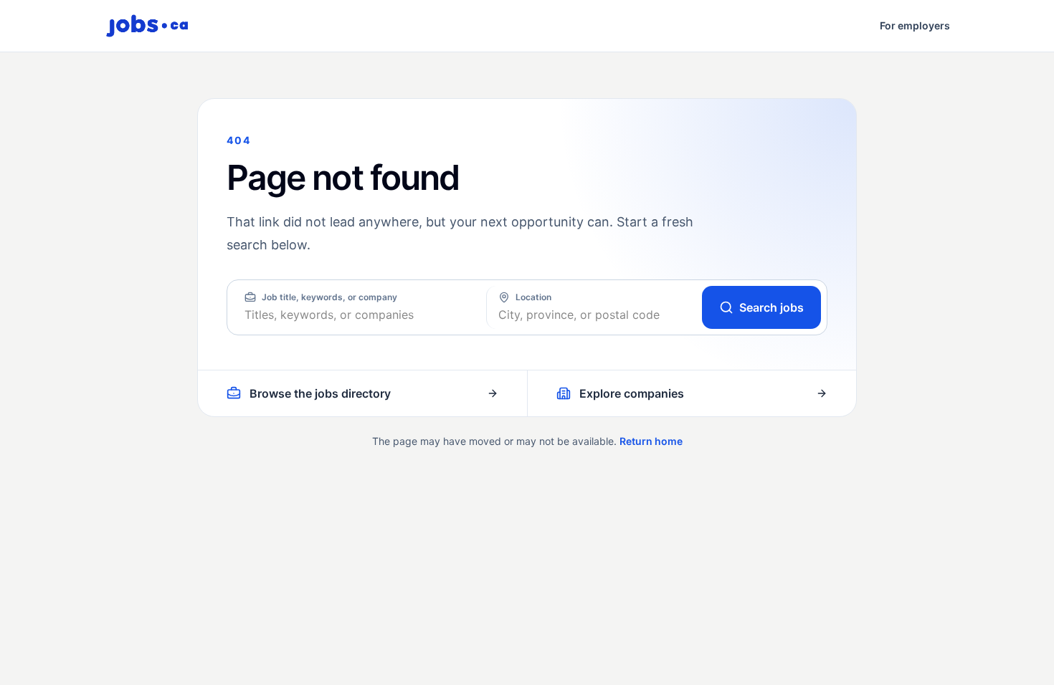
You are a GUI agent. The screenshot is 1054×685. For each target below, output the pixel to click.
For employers (915, 25)
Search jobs (771, 307)
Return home (651, 441)
